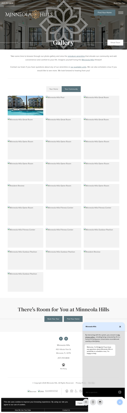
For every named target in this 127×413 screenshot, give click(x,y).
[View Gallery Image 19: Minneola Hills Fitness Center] (25, 238)
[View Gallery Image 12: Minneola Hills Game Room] (101, 171)
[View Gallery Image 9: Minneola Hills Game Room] (101, 149)
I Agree (79, 403)
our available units (78, 67)
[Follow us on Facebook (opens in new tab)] (61, 339)
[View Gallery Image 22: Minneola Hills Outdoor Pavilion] (25, 260)
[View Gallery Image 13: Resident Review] (25, 194)
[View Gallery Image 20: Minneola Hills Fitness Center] (63, 238)
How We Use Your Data (23, 410)
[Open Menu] (120, 13)
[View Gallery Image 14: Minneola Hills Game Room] (63, 194)
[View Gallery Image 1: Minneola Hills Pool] (25, 105)
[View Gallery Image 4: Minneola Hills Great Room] (25, 127)
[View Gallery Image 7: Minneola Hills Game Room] (25, 149)
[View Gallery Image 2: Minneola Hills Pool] (63, 105)
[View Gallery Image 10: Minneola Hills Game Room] (25, 171)
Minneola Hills (88, 60)
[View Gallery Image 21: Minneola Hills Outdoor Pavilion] (101, 238)
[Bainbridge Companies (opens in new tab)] (51, 392)
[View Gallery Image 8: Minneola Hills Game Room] (63, 149)
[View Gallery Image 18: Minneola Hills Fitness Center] (101, 216)
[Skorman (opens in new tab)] (32, 391)
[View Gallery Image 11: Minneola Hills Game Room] (63, 171)
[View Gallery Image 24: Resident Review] (101, 260)
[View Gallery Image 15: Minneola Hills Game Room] (101, 194)
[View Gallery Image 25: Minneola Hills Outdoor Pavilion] (25, 282)
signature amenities (76, 56)
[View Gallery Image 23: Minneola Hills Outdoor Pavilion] (63, 260)
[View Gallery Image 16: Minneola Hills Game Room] (25, 216)
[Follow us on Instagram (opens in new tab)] (66, 339)
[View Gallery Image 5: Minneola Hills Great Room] (63, 127)
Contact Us (66, 410)
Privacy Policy (81, 383)
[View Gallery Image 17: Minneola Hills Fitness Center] (63, 216)
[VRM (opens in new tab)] (41, 391)
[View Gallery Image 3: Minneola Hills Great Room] (101, 105)
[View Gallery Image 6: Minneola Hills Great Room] (101, 127)
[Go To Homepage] (28, 15)
